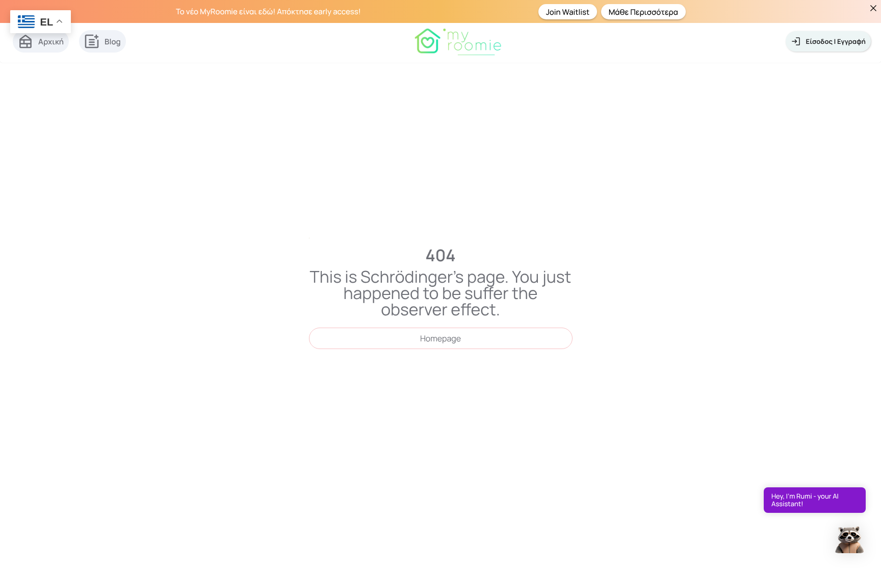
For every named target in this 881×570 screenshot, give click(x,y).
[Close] (873, 8)
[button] (849, 538)
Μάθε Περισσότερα (643, 11)
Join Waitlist (567, 11)
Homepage (440, 338)
